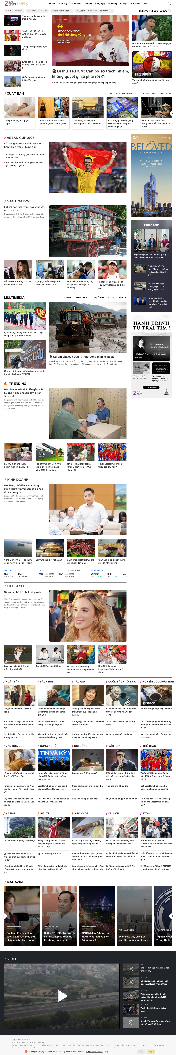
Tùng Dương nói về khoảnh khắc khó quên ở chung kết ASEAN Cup (51, 843)
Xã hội (10, 813)
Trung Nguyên (136, 316)
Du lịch (113, 813)
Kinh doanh (75, 3)
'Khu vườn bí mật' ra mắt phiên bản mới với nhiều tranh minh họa (19, 724)
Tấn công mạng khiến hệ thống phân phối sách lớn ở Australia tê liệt (156, 724)
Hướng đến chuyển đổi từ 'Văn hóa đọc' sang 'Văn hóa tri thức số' (19, 789)
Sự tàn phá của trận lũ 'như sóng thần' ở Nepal (83, 356)
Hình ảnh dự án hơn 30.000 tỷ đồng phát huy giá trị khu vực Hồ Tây (19, 857)
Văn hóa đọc (19, 201)
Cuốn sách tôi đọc (122, 681)
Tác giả (79, 681)
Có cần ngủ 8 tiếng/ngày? (84, 773)
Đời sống (112, 3)
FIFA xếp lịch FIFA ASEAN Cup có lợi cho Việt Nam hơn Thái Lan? (155, 802)
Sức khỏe (81, 813)
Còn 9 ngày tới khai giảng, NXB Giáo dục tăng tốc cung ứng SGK (121, 123)
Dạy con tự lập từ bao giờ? (85, 799)
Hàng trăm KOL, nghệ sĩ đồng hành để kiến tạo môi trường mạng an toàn (52, 776)
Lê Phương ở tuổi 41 (51, 854)
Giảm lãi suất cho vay (38, 11)
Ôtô (142, 964)
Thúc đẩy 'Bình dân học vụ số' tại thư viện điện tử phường (80, 284)
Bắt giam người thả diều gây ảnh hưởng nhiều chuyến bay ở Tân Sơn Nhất (23, 393)
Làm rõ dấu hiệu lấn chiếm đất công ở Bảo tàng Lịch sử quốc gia (19, 869)
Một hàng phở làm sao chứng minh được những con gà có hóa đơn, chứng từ (23, 489)
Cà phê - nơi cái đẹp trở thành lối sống (141, 377)
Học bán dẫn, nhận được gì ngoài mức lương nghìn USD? (156, 287)
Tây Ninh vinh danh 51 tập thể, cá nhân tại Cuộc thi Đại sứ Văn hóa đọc (19, 802)
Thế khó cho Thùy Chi (117, 786)
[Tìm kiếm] (169, 3)
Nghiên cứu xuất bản (158, 681)
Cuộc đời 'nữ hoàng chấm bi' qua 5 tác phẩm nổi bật (80, 669)
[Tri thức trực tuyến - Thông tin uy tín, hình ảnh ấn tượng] (16, 3)
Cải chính (135, 3)
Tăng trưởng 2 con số (62, 11)
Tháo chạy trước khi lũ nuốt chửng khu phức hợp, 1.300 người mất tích (153, 997)
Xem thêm (151, 384)
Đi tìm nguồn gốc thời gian (119, 734)
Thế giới (144, 978)
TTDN (146, 813)
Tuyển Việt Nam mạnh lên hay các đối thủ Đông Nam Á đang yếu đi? (155, 776)
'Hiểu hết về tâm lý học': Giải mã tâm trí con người (150, 355)
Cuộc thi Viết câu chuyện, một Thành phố (95, 11)
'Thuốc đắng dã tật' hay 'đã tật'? (156, 709)
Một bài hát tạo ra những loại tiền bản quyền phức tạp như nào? (120, 776)
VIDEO (12, 959)
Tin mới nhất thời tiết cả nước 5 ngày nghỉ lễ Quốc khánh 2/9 (80, 467)
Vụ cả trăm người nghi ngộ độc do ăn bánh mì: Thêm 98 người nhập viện (87, 856)
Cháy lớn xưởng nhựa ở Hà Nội (19, 840)
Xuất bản (51, 3)
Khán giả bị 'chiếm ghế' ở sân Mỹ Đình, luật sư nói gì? (34, 65)
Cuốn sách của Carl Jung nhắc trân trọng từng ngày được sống (121, 712)
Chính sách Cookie (94, 1052)
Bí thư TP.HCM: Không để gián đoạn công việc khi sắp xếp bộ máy (84, 83)
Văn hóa (88, 3)
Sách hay (63, 3)
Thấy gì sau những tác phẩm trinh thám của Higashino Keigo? (86, 712)
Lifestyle (124, 3)
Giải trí (45, 813)
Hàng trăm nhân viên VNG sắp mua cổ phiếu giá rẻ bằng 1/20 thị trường (48, 467)
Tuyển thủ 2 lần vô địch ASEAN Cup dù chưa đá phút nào (34, 34)
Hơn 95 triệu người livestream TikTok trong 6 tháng (110, 669)
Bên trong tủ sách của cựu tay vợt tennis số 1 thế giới (111, 285)
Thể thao (149, 746)
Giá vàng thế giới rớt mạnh (49, 560)
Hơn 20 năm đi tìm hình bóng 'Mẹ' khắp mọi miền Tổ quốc (156, 123)
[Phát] (62, 996)
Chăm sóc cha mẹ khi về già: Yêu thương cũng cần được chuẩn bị (52, 712)
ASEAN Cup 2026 (15, 11)
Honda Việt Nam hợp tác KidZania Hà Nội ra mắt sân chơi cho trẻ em (156, 843)
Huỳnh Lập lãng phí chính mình (121, 799)
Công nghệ (100, 3)
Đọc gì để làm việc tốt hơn (48, 666)
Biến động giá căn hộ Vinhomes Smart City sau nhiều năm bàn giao (156, 856)
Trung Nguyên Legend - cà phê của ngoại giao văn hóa (160, 378)
